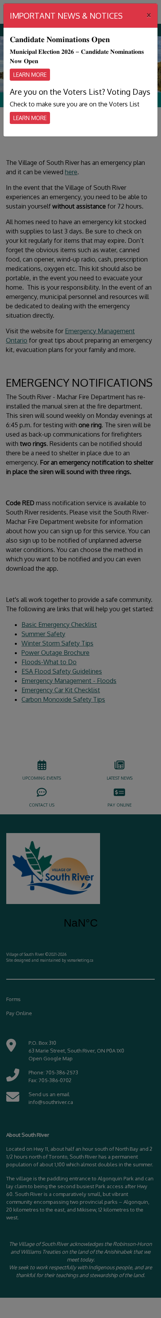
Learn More (30, 74)
